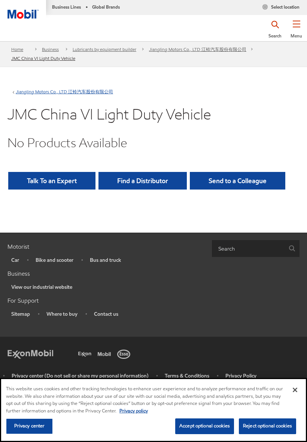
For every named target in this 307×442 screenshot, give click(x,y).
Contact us (106, 314)
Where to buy (61, 314)
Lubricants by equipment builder (104, 49)
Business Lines (66, 7)
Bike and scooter (54, 260)
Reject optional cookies (267, 426)
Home (17, 49)
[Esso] (125, 353)
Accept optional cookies (204, 426)
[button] (296, 32)
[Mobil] (106, 353)
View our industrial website (41, 287)
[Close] (295, 390)
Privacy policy (133, 411)
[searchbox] (248, 248)
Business (50, 49)
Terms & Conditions (187, 375)
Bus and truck (105, 260)
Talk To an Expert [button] (52, 180)
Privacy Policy (240, 375)
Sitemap (20, 314)
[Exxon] (86, 353)
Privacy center (29, 426)
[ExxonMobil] (30, 353)
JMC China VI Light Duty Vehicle (43, 58)
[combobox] (256, 248)
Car (15, 260)
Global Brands (106, 7)
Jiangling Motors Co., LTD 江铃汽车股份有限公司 (197, 49)
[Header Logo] (23, 9)
